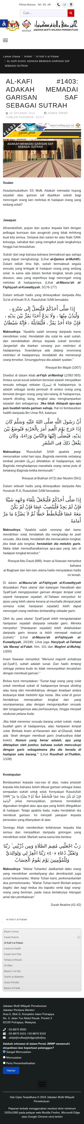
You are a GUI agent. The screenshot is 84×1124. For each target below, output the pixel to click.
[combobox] (44, 13)
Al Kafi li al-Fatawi (16, 919)
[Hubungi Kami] (58, 4)
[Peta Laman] (71, 4)
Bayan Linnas (11, 931)
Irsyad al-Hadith (12, 948)
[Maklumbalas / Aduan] (65, 4)
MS (39, 4)
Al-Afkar (8, 965)
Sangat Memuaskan (18, 1051)
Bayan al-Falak (12, 988)
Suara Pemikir (11, 982)
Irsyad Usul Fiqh (12, 954)
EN (44, 4)
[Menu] (5, 40)
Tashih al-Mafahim (14, 976)
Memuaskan (13, 1057)
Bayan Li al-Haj (12, 971)
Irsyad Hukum (11, 937)
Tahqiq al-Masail (13, 959)
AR (49, 4)
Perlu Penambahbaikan (20, 1063)
